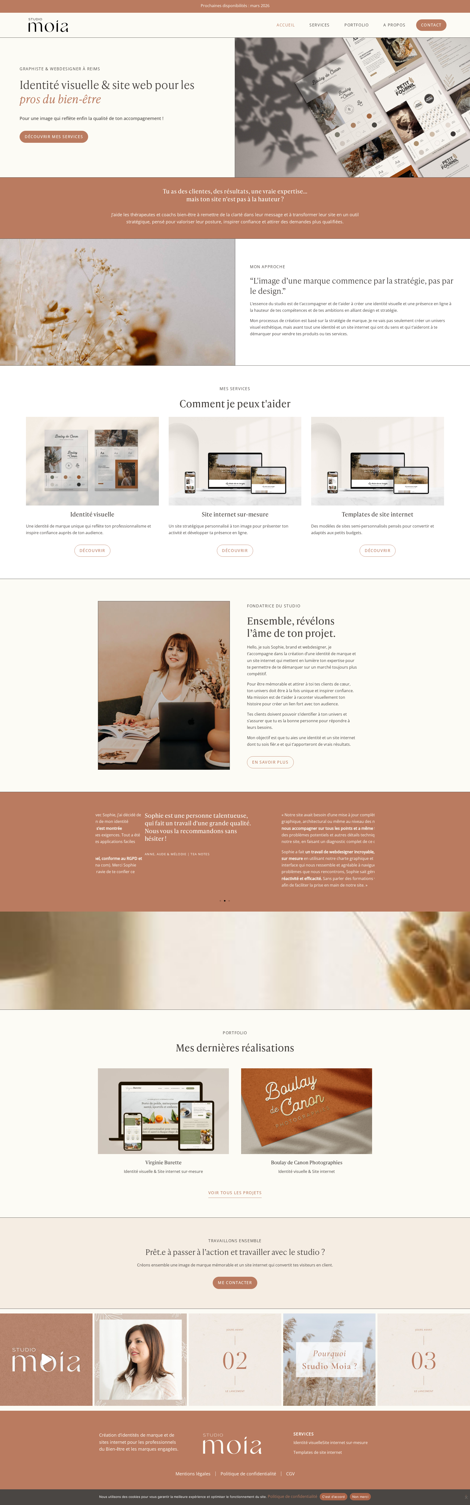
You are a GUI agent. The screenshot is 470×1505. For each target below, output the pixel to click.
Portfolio (356, 25)
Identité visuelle (308, 1442)
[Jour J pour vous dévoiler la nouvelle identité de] (46, 1359)
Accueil (286, 25)
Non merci (360, 1497)
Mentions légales (193, 1474)
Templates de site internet (318, 1452)
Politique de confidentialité (248, 1474)
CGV (290, 1474)
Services (319, 25)
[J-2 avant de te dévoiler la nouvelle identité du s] (235, 1359)
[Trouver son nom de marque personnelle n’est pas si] (329, 1359)
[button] (220, 901)
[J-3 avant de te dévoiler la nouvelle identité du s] (423, 1359)
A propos (394, 25)
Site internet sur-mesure (345, 1442)
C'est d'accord (333, 1497)
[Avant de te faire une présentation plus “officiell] (140, 1359)
